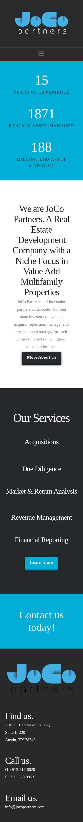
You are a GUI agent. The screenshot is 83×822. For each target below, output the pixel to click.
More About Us (41, 357)
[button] (41, 54)
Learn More (41, 562)
